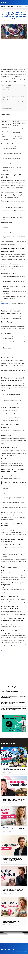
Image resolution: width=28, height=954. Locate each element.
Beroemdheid (3, 698)
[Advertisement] (14, 55)
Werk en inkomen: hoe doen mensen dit (11, 99)
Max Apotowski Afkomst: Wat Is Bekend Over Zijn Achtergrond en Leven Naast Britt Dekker (12, 860)
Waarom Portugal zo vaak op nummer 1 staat (12, 91)
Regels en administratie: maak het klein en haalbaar (13, 101)
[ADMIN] (5, 21)
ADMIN (4, 772)
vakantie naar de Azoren (13, 243)
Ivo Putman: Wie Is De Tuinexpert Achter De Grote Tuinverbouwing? (13, 703)
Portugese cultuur (5, 303)
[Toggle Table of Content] (23, 86)
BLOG (2, 692)
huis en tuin (3, 704)
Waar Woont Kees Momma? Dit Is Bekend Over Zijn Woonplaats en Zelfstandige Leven (12, 921)
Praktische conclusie (7, 108)
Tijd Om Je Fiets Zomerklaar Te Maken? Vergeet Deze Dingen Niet (13, 696)
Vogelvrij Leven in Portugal (9, 146)
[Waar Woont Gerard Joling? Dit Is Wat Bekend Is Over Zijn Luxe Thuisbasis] (14, 786)
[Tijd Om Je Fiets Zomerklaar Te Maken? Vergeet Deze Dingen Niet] (14, 757)
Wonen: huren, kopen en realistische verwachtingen (13, 94)
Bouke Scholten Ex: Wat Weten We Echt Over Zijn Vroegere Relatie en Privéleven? (13, 890)
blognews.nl (4, 650)
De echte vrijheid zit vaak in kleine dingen (11, 103)
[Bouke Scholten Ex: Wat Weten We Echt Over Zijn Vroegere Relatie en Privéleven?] (14, 876)
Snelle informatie (6, 87)
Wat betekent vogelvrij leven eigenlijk (10, 89)
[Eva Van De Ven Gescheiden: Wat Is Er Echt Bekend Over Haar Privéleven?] (14, 816)
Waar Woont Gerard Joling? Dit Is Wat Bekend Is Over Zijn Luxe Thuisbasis (13, 709)
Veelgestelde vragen (7, 106)
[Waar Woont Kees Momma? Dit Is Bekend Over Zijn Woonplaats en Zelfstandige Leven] (14, 907)
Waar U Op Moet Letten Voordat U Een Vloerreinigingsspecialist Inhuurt (11, 690)
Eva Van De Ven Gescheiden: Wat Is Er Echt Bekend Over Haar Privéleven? (14, 829)
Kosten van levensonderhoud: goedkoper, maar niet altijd (13, 97)
